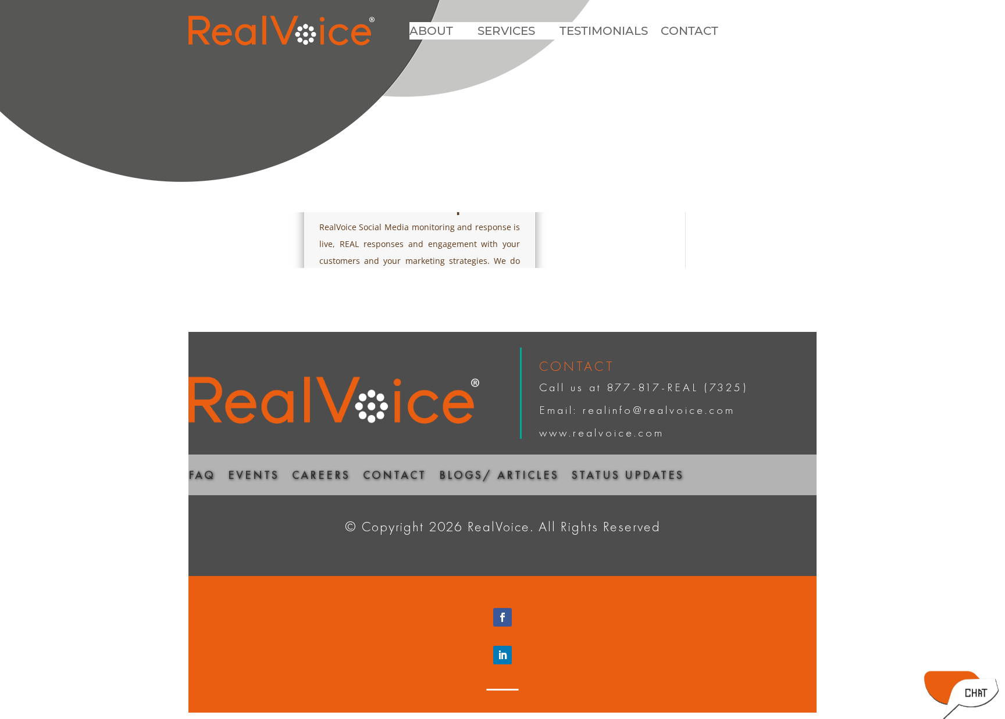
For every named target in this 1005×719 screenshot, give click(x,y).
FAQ (201, 476)
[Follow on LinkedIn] (502, 655)
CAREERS (321, 476)
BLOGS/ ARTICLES (499, 476)
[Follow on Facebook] (502, 617)
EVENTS (253, 476)
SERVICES (506, 32)
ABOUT (431, 32)
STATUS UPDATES (628, 476)
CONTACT (689, 32)
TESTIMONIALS (603, 32)
